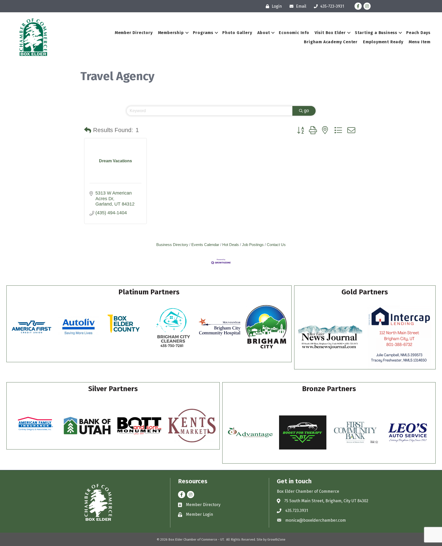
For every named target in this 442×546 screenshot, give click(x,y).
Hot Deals (230, 244)
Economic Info (294, 32)
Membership (171, 32)
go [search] (306, 110)
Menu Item (419, 41)
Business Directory (172, 244)
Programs (203, 32)
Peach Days (418, 32)
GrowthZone (276, 539)
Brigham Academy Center (331, 41)
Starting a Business (376, 32)
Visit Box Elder (330, 32)
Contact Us (276, 244)
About (263, 32)
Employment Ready (383, 41)
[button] (87, 130)
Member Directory (134, 32)
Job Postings (253, 244)
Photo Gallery (237, 32)
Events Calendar (205, 244)
